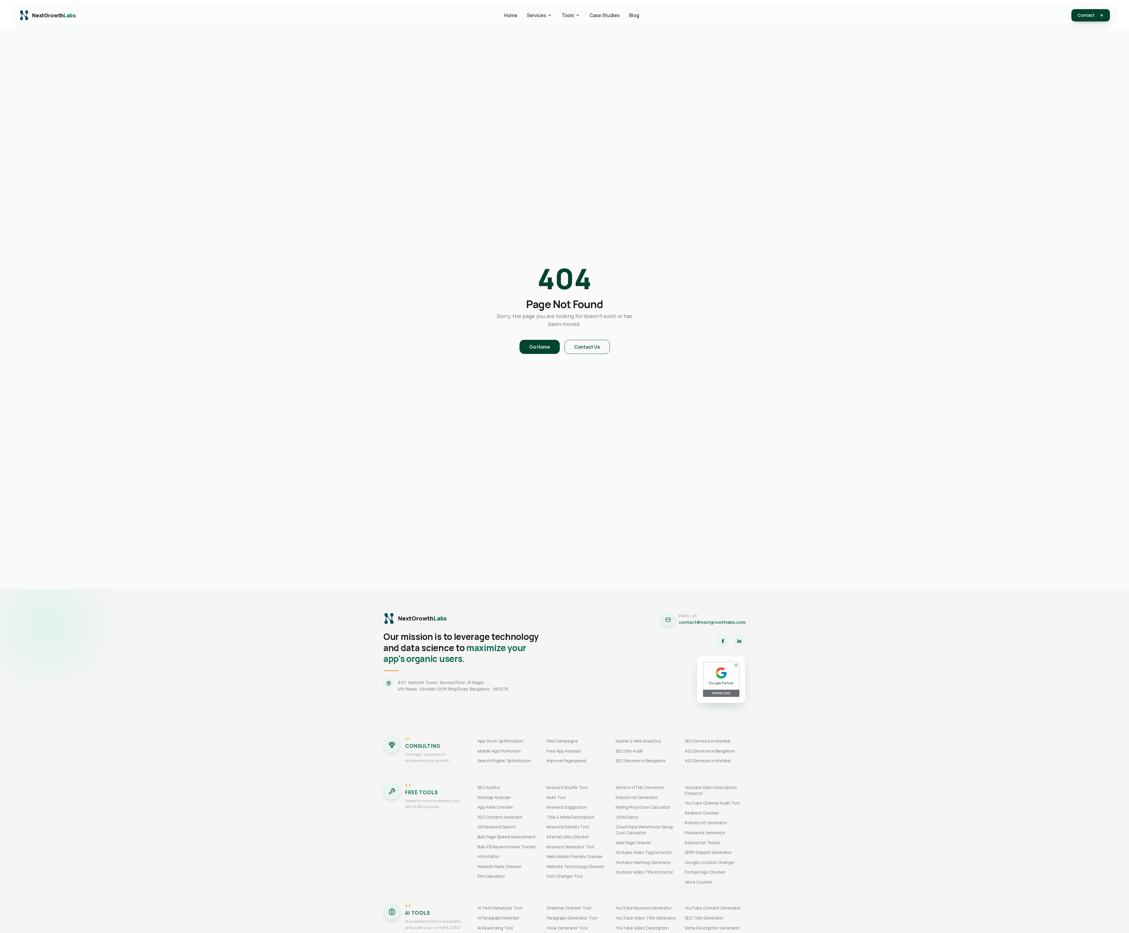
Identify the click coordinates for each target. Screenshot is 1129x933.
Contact (1086, 15)
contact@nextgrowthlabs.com (712, 622)
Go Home (539, 347)
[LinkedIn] (739, 641)
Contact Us (587, 347)
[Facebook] (722, 641)
